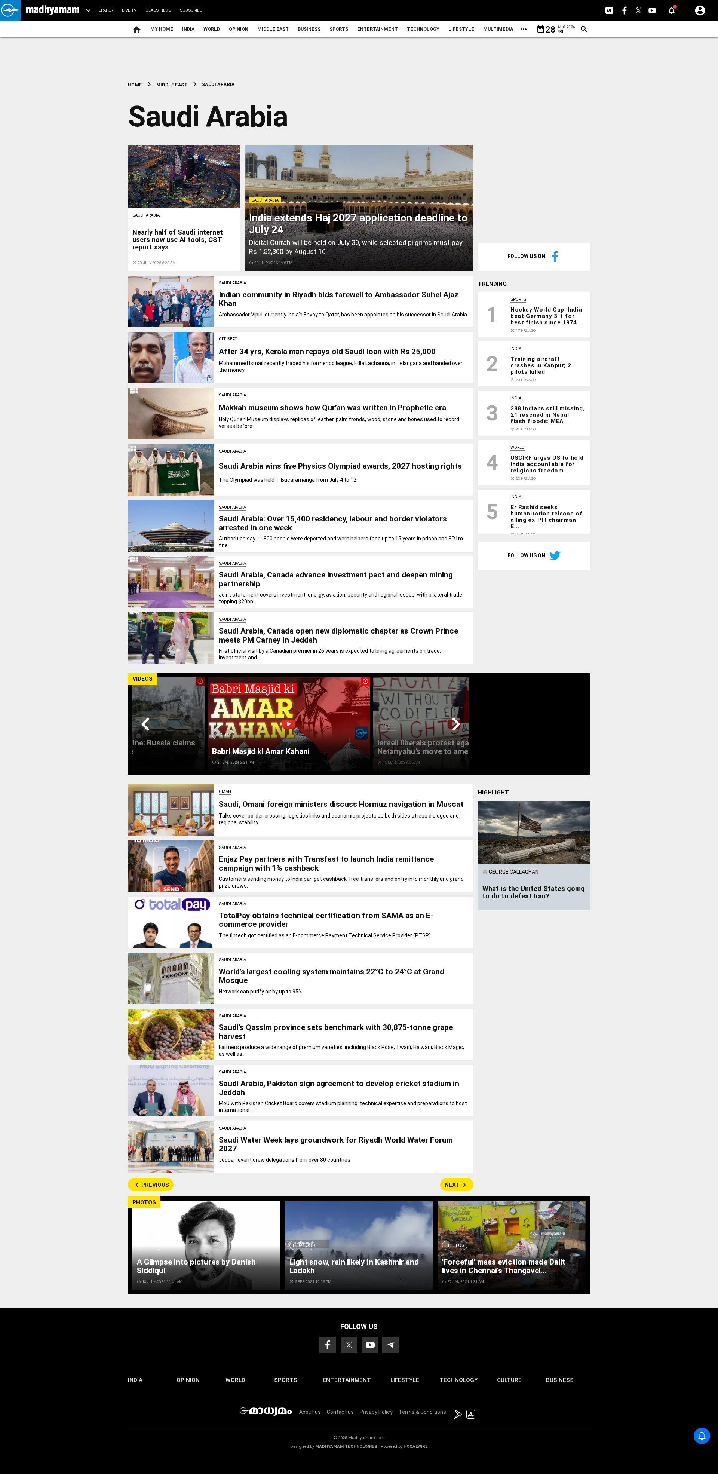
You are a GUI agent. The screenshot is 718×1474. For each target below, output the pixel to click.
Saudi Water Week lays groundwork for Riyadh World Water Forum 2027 (336, 1144)
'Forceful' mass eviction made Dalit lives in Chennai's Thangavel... (503, 1266)
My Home (161, 29)
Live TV (129, 10)
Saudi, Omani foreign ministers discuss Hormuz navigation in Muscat (341, 804)
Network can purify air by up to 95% (261, 992)
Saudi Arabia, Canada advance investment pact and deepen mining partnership (336, 579)
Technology (423, 29)
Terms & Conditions (422, 1412)
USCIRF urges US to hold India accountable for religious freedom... (546, 464)
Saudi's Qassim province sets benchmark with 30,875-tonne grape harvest (336, 1032)
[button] (10, 10)
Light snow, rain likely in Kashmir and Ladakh (354, 1266)
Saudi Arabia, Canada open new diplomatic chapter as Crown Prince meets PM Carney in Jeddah (338, 635)
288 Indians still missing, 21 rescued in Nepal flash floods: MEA (547, 415)
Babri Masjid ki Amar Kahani (261, 751)
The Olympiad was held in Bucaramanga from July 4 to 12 (287, 480)
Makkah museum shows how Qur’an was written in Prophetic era (332, 407)
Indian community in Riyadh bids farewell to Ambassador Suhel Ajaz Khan (338, 299)
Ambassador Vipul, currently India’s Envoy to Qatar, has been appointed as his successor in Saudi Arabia (343, 315)
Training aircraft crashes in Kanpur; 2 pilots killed (540, 365)
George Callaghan (510, 872)
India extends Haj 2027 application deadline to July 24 (358, 224)
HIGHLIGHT (493, 792)
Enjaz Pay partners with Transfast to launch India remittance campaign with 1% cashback (326, 863)
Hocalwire (416, 1446)
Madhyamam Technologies (346, 1446)
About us (310, 1412)
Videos (223, 735)
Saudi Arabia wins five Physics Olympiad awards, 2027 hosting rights (340, 466)
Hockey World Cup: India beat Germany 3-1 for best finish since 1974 (546, 316)
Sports (338, 29)
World (211, 29)
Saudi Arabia (265, 200)
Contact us (340, 1412)
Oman (225, 791)
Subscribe (191, 10)
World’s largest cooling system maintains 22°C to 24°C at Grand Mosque (331, 976)
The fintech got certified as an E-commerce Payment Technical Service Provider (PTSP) (325, 935)
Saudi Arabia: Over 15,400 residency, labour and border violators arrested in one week (333, 523)
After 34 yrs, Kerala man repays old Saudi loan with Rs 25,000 (327, 351)
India (188, 29)
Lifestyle (461, 29)
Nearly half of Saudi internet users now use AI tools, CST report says (177, 239)
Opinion (238, 29)
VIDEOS (142, 678)
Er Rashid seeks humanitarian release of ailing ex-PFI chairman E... (546, 517)
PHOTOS (144, 1202)
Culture (509, 1380)
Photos (149, 1245)
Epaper (106, 10)
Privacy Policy (376, 1412)
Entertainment (377, 29)
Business (309, 29)
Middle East (273, 29)
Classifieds (158, 10)
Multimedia (498, 29)
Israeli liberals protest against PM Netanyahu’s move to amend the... (436, 747)
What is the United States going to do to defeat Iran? (533, 892)
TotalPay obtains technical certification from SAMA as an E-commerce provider (326, 920)
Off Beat (228, 339)
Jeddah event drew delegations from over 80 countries (284, 1160)
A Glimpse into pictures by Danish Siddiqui (196, 1266)
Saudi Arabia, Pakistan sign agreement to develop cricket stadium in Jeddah (339, 1088)
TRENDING (492, 284)
